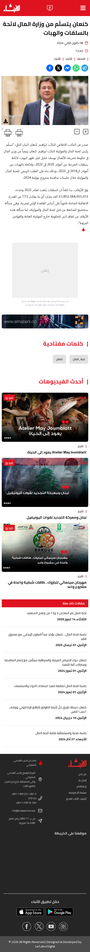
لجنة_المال (79, 359)
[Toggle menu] (83, 8)
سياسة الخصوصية (78, 792)
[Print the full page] (18, 132)
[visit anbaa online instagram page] (63, 926)
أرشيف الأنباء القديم (76, 798)
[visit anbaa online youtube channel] (51, 926)
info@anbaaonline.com (23, 810)
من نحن (82, 774)
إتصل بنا (83, 780)
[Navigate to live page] (50, 8)
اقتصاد (81, 59)
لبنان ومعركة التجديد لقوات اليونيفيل (57, 517)
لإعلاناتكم (82, 786)
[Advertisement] (45, 270)
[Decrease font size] (77, 131)
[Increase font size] (85, 131)
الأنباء (68, 59)
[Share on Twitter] (58, 68)
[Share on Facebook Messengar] (67, 68)
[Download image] (5, 121)
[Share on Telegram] (84, 68)
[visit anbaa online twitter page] (39, 926)
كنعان (59, 359)
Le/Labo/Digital (45, 946)
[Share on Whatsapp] (76, 68)
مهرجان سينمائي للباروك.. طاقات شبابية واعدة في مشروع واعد (47, 584)
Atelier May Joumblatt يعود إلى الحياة (57, 452)
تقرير (80, 446)
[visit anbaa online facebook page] (26, 926)
